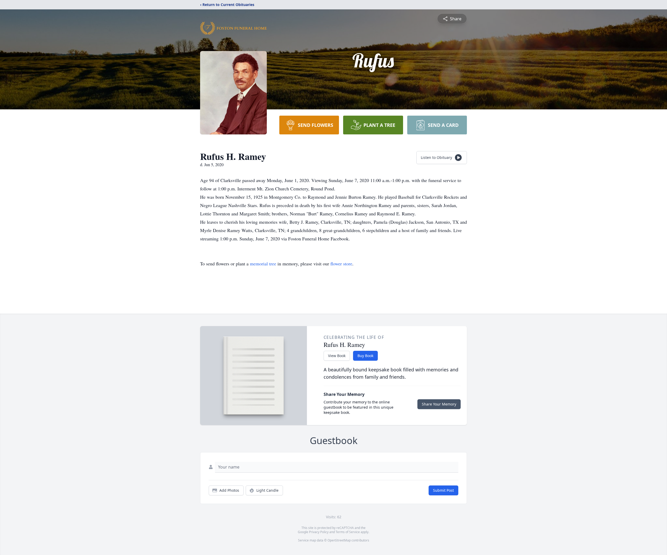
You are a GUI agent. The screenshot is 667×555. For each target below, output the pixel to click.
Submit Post (443, 490)
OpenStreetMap (339, 540)
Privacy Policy (319, 532)
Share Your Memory (439, 404)
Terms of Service (348, 532)
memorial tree (263, 263)
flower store (341, 263)
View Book (336, 355)
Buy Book (365, 355)
